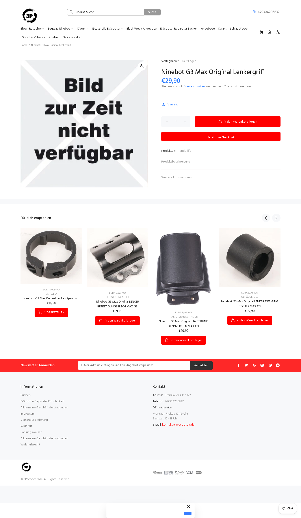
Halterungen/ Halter (184, 317)
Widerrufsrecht (30, 444)
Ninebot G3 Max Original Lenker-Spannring (51, 298)
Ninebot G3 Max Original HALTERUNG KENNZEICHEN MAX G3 (183, 324)
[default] (187, 513)
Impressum (27, 413)
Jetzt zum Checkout (221, 137)
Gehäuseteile (249, 297)
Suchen (25, 395)
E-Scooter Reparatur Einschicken (42, 401)
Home (23, 45)
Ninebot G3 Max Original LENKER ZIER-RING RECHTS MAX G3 (249, 304)
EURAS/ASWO (51, 290)
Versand (172, 104)
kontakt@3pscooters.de (178, 424)
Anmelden (201, 365)
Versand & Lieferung (34, 420)
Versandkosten (194, 86)
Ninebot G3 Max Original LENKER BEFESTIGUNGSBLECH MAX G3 (117, 304)
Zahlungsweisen (31, 432)
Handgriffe (184, 150)
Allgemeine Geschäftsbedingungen (44, 407)
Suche (152, 12)
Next (276, 218)
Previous (266, 218)
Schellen (51, 294)
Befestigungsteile (117, 297)
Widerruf (26, 426)
